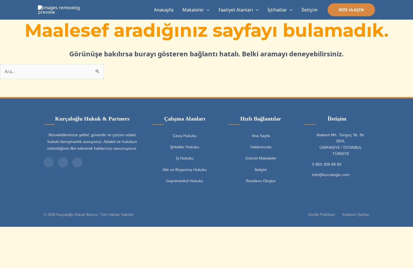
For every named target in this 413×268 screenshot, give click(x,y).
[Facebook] (77, 162)
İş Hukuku (185, 158)
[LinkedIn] (49, 162)
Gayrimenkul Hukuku (184, 181)
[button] (207, 10)
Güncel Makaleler (260, 158)
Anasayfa (163, 10)
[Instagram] (63, 162)
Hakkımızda (260, 147)
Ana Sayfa (261, 135)
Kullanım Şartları (355, 214)
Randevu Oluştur (261, 181)
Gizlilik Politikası (321, 214)
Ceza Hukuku (185, 135)
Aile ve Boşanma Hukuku (184, 169)
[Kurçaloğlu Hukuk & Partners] (59, 9)
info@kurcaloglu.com (331, 174)
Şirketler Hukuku (184, 147)
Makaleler (193, 10)
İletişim (309, 10)
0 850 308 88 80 (326, 164)
